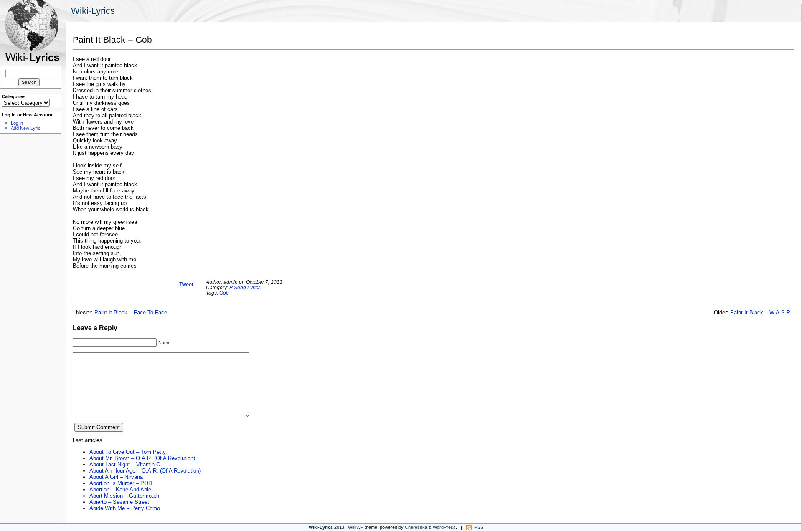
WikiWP (355, 527)
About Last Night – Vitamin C (124, 464)
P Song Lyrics (245, 287)
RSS (478, 527)
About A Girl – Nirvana (116, 477)
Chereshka (416, 527)
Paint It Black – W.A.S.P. (760, 312)
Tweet (186, 284)
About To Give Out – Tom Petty (127, 452)
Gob (224, 293)
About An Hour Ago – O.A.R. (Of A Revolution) (145, 471)
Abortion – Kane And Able (120, 489)
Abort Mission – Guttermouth (124, 496)
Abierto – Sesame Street (119, 502)
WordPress (444, 527)
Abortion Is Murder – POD (120, 483)
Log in (17, 123)
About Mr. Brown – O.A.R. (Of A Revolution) (142, 458)
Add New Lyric (26, 128)
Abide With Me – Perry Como (124, 508)
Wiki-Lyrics (93, 10)
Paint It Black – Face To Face (130, 312)
